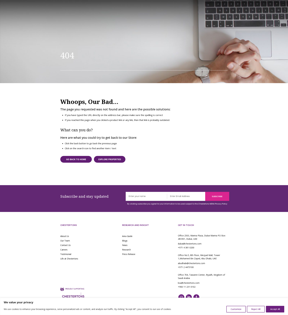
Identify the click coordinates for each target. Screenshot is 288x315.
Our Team (65, 240)
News (125, 245)
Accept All (275, 309)
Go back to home (76, 159)
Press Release (128, 254)
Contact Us (65, 245)
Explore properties (109, 159)
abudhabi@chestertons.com (191, 263)
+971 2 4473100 (186, 267)
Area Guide (127, 236)
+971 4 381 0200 (186, 247)
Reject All (255, 309)
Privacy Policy (221, 204)
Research (126, 249)
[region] (144, 306)
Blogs (125, 240)
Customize (236, 309)
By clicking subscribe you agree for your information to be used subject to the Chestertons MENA (177, 204)
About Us (64, 236)
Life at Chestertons (69, 258)
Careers (64, 249)
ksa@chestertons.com (189, 282)
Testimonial (65, 254)
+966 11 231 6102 (186, 286)
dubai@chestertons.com (189, 243)
